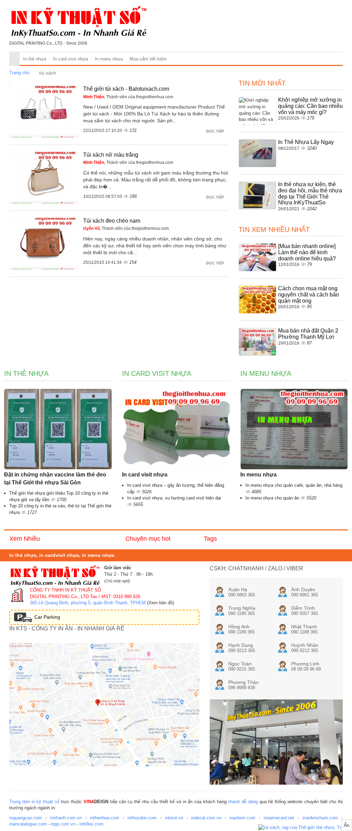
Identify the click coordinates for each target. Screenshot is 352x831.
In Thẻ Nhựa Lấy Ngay (306, 142)
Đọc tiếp (215, 131)
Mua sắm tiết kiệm (148, 58)
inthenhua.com (104, 817)
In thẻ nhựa (34, 58)
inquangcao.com (25, 817)
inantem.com (242, 817)
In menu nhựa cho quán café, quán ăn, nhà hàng (293, 485)
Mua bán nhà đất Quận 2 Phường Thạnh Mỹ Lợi (308, 334)
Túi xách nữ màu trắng (110, 155)
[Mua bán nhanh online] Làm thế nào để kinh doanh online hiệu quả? (307, 252)
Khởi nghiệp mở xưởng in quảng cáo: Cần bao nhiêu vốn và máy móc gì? (310, 106)
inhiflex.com (91, 824)
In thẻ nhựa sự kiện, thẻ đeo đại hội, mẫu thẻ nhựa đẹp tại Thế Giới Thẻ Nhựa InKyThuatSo (310, 193)
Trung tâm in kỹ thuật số (34, 801)
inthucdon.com (142, 817)
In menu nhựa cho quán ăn (272, 498)
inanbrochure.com (320, 817)
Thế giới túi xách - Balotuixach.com (126, 89)
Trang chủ (19, 72)
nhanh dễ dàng (243, 801)
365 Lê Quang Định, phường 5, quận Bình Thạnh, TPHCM (88, 602)
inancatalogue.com (28, 824)
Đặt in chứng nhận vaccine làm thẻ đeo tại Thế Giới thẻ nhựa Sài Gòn (55, 478)
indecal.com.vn (206, 817)
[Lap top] (305, 827)
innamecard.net (279, 817)
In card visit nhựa (70, 58)
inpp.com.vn (63, 824)
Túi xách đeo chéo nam (111, 221)
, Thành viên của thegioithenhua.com (128, 96)
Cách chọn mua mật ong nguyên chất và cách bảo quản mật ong (308, 294)
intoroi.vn (174, 817)
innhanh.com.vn (66, 817)
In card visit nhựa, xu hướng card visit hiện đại (174, 498)
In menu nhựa (109, 58)
